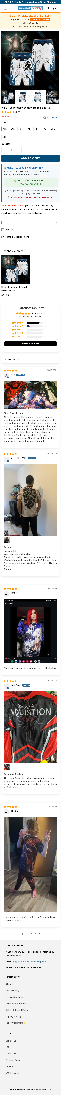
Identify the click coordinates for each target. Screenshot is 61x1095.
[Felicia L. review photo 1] (30, 864)
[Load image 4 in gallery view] (52, 97)
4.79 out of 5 (38, 313)
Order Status (12, 1066)
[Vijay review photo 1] (30, 395)
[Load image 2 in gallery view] (23, 97)
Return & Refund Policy (17, 1010)
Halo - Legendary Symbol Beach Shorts (14, 289)
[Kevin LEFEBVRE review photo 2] (7, 540)
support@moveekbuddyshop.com (30, 961)
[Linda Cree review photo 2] (7, 767)
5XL (13, 129)
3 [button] (31, 933)
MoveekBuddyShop (25, 1090)
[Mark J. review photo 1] (30, 631)
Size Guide (52, 117)
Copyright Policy (13, 1016)
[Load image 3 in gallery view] (37, 97)
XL (45, 129)
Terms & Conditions (15, 997)
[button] (6, 8)
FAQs (8, 1047)
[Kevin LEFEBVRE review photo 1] (30, 500)
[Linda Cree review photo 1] (30, 727)
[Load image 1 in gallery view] (8, 97)
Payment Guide (13, 1060)
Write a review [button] (30, 343)
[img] (10, 370)
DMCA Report (12, 1073)
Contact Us (11, 1041)
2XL (53, 129)
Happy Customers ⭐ (16, 1023)
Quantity (5, 144)
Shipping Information (16, 1004)
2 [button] (27, 933)
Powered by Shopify (42, 1090)
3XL (5, 137)
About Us (10, 984)
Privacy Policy (12, 991)
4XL (5, 129)
